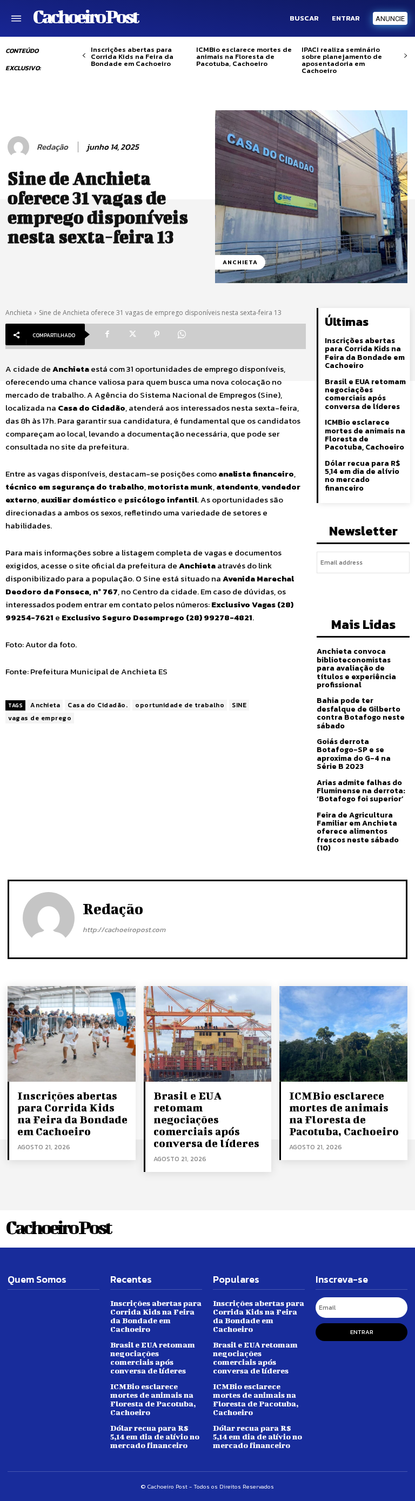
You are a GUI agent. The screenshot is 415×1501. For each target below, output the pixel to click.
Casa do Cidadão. (98, 705)
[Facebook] (107, 334)
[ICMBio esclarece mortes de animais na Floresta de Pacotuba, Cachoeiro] (343, 1034)
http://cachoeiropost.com (124, 929)
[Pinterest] (157, 334)
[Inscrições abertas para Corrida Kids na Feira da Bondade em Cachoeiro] (72, 1034)
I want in (363, 587)
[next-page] (405, 56)
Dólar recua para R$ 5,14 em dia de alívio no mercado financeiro (362, 476)
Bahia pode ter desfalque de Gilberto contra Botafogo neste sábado (361, 713)
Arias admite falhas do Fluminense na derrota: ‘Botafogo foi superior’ (361, 791)
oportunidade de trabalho (179, 705)
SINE (239, 705)
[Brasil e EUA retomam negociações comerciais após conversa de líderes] (208, 1034)
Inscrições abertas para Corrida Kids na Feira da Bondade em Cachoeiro (132, 56)
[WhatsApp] (181, 334)
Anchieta (240, 262)
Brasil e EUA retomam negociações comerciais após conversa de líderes (365, 394)
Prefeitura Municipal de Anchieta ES (99, 671)
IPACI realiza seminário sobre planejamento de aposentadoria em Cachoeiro (342, 60)
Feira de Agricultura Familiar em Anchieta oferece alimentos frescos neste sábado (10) (358, 831)
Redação (52, 147)
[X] (132, 334)
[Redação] (20, 147)
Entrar (361, 1332)
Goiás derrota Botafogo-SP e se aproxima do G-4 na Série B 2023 (354, 754)
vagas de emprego (39, 718)
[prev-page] (84, 56)
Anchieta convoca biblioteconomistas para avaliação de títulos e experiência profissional (356, 668)
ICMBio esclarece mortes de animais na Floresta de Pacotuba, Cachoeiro (244, 56)
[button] (304, 18)
